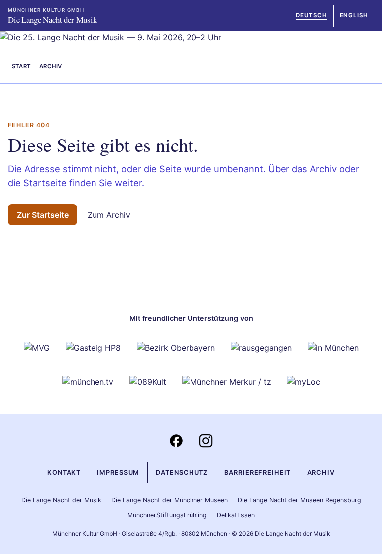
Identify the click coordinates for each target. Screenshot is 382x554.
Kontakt (64, 472)
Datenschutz (182, 472)
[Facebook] (176, 441)
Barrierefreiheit (257, 472)
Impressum (118, 472)
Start (21, 66)
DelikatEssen (236, 515)
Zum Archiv (109, 215)
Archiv (50, 66)
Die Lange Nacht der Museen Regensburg (299, 500)
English (354, 15)
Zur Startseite (43, 215)
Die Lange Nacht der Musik (61, 500)
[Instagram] (206, 441)
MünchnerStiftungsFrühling (167, 515)
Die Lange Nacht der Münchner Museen (169, 500)
